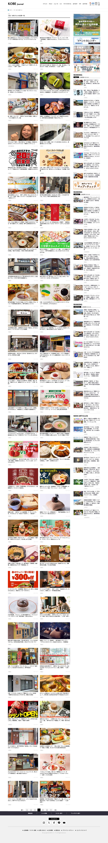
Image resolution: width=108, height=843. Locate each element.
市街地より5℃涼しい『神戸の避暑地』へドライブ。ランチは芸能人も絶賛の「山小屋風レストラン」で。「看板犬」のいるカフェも (92, 104)
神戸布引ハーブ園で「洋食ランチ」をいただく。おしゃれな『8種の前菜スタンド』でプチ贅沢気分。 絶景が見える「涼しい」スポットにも (92, 406)
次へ (56, 810)
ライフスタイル (67, 4)
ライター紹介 (59, 813)
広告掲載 (50, 830)
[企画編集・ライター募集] (87, 54)
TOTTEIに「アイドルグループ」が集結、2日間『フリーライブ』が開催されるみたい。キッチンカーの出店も (92, 155)
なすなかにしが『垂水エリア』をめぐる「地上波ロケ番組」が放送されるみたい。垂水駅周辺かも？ (92, 145)
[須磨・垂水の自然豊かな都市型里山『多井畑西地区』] (87, 36)
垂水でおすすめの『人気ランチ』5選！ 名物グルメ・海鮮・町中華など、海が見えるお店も (92, 82)
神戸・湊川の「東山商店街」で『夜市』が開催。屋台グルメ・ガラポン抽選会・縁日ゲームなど (92, 93)
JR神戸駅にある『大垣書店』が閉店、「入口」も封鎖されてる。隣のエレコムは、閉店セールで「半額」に (92, 365)
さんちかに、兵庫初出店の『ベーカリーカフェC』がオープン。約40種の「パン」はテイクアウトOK (92, 135)
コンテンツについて (82, 830)
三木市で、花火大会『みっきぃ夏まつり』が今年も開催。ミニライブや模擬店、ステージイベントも (92, 221)
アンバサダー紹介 (75, 813)
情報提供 (30, 813)
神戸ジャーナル (53, 832)
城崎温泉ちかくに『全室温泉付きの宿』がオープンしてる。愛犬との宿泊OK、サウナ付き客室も (92, 324)
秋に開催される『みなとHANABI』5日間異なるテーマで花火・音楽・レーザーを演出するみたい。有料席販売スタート (92, 125)
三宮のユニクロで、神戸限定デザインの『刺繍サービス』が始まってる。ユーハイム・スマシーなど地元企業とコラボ (92, 115)
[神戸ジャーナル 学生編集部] (87, 72)
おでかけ (75, 4)
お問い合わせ (42, 830)
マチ (80, 4)
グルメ (50, 4)
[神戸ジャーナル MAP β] (87, 189)
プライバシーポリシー (68, 830)
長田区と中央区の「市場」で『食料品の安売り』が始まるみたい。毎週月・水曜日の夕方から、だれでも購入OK (92, 267)
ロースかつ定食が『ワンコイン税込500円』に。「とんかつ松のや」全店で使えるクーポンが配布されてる (92, 344)
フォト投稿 (44, 813)
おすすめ (85, 4)
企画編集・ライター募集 (30, 830)
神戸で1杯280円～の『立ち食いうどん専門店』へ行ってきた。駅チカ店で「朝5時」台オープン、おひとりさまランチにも (92, 165)
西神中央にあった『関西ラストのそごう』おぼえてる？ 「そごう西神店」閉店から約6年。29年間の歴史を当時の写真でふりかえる (92, 394)
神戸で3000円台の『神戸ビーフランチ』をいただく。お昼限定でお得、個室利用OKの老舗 (92, 175)
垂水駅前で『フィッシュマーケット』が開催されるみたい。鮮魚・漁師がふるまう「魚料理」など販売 (92, 199)
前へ (22, 810)
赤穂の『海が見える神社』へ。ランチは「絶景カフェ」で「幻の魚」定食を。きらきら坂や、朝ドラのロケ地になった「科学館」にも (92, 313)
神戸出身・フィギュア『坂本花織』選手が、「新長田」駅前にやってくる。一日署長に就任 (92, 374)
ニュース (56, 4)
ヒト (61, 4)
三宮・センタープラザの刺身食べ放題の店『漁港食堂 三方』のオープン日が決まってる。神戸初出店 (92, 354)
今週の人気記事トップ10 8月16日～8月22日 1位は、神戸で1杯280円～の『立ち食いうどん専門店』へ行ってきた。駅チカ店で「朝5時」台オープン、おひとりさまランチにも (92, 233)
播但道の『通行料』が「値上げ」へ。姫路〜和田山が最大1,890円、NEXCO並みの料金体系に (92, 383)
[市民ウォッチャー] (87, 63)
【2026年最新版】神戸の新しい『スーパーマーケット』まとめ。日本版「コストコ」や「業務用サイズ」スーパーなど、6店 (92, 246)
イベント (45, 4)
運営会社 (57, 830)
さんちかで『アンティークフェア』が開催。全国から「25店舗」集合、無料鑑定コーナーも (92, 297)
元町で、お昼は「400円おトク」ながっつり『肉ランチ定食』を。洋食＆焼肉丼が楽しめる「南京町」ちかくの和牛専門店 (92, 257)
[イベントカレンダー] (87, 45)
